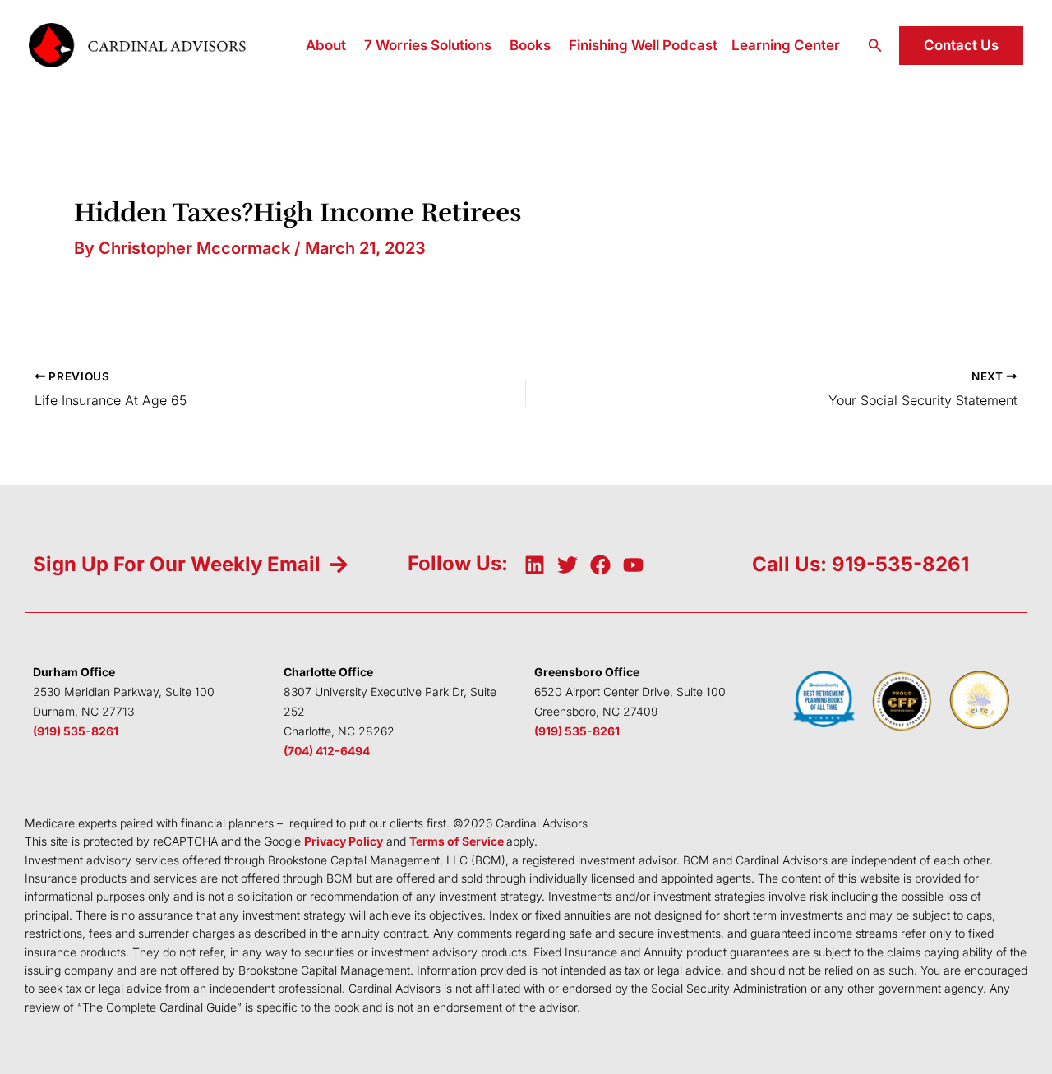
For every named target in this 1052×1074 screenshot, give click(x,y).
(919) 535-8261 (75, 731)
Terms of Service (456, 841)
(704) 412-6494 (327, 751)
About (326, 45)
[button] (875, 45)
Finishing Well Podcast (643, 45)
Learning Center (785, 45)
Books (530, 45)
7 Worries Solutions (427, 45)
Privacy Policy (343, 841)
